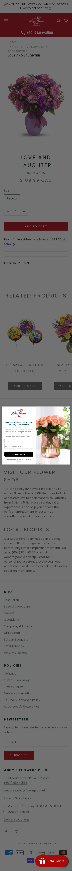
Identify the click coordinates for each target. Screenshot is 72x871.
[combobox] (7, 446)
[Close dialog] (67, 408)
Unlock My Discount (19, 454)
